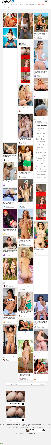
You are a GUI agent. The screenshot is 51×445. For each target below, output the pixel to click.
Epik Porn (41, 144)
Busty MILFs (39, 76)
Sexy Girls (23, 207)
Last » (42, 384)
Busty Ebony (8, 360)
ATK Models (23, 289)
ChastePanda (39, 37)
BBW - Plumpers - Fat (9, 286)
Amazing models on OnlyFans (42, 122)
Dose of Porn (41, 147)
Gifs (14, 4)
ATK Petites (23, 290)
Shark (38, 252)
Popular (21, 4)
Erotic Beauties (41, 128)
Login (46, 1)
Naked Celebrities (41, 169)
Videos (17, 4)
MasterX (7, 159)
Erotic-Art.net (24, 433)
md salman (23, 176)
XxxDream (38, 379)
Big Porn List (41, 131)
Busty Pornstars (39, 96)
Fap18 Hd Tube (41, 177)
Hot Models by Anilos (40, 327)
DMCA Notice (30, 427)
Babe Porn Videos (41, 180)
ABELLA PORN (41, 150)
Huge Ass (22, 337)
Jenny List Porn (41, 152)
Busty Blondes (39, 38)
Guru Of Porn (41, 142)
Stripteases (41, 427)
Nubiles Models (8, 322)
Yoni (6, 359)
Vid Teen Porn (41, 171)
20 (31, 384)
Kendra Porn (41, 161)
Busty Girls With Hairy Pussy (26, 245)
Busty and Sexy (23, 177)
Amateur (7, 234)
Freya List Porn (41, 158)
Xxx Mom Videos (41, 174)
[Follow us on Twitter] (4, 7)
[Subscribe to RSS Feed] (6, 7)
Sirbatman (23, 244)
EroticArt (22, 206)
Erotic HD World (41, 139)
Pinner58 (38, 75)
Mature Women (23, 44)
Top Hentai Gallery (33, 4)
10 (28, 384)
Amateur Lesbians (24, 143)
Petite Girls (7, 185)
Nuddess (41, 163)
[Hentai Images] (10, 19)
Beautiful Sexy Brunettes (10, 207)
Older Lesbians (23, 316)
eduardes (22, 142)
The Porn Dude (41, 166)
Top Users (26, 4)
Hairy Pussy (39, 253)
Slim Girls (7, 160)
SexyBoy (22, 110)
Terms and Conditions (12, 427)
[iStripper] (10, 37)
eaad (37, 326)
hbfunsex (22, 43)
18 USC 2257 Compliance (22, 427)
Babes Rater (41, 133)
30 (34, 384)
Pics (11, 4)
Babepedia (41, 136)
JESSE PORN (41, 155)
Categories (6, 4)
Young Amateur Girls (24, 379)
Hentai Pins (36, 427)
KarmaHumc (39, 121)
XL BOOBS (38, 96)
